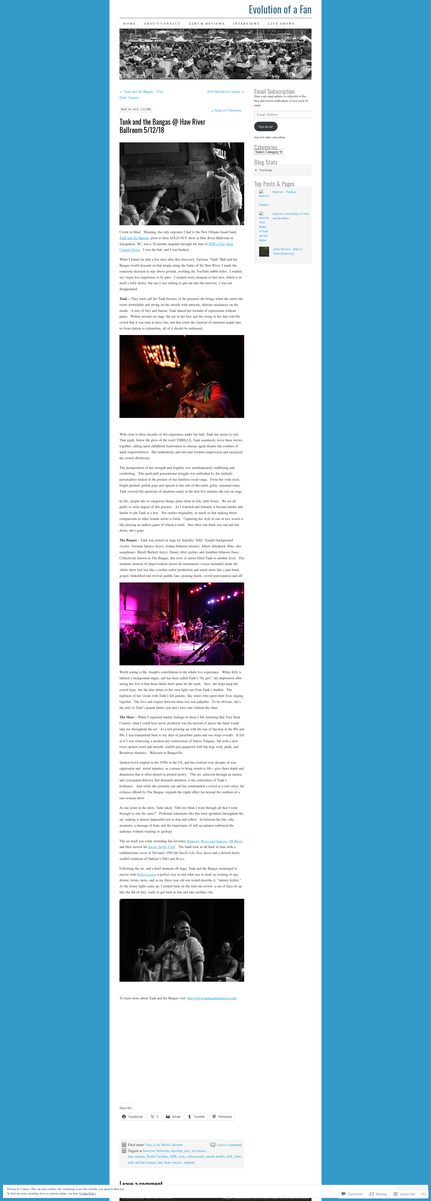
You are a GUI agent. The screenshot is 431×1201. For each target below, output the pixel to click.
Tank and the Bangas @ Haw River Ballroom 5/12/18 (162, 125)
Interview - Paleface (284, 192)
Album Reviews (207, 23)
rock (182, 1156)
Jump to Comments (226, 110)
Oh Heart (235, 841)
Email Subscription (274, 91)
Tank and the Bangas (134, 237)
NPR (173, 1156)
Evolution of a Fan (280, 8)
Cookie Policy (87, 1193)
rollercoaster (195, 1156)
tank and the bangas (142, 1162)
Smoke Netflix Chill (161, 846)
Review (177, 1144)
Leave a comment (229, 1144)
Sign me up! (266, 126)
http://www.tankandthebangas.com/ (212, 998)
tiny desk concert (170, 1162)
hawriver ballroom (156, 1150)
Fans (148, 1144)
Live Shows (281, 23)
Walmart (193, 841)
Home (129, 23)
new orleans (136, 1156)
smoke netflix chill (219, 1156)
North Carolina (157, 1156)
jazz (187, 1150)
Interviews (246, 23)
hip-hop (176, 1150)
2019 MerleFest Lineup (225, 91)
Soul (237, 1156)
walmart (189, 1162)
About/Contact (162, 23)
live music (199, 1150)
